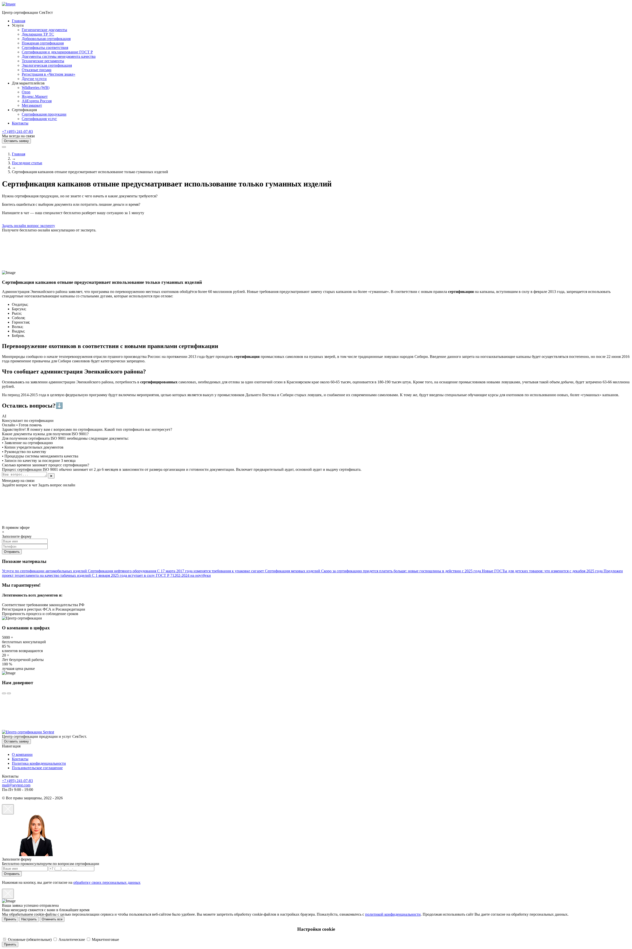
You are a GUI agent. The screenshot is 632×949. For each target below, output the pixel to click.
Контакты (20, 123)
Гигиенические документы (44, 30)
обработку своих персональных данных (106, 882)
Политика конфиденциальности (39, 763)
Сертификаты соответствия (45, 47)
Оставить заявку (16, 141)
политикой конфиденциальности (393, 914)
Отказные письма (36, 70)
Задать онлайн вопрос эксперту (28, 226)
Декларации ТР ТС (38, 34)
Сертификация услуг (39, 119)
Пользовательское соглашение (37, 768)
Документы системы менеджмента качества (59, 56)
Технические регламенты (43, 61)
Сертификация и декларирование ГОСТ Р (57, 52)
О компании (22, 754)
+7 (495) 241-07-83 (17, 131)
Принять (10, 919)
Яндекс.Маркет (35, 96)
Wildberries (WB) (35, 87)
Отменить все (52, 919)
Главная (18, 21)
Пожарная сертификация (43, 43)
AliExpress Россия (37, 101)
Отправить (12, 874)
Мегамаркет (32, 105)
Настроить (29, 919)
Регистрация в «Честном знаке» (48, 74)
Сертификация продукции (44, 114)
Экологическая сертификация (47, 65)
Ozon (26, 92)
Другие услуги (34, 79)
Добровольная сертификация (46, 39)
